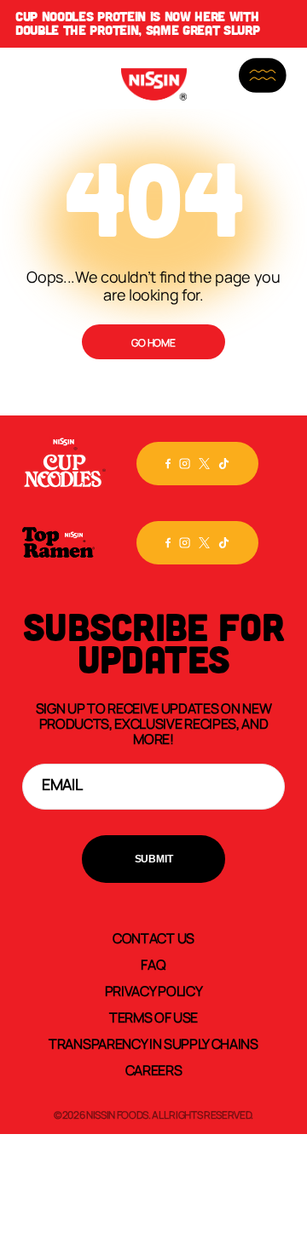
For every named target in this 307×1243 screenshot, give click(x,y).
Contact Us (153, 937)
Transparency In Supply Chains (153, 1043)
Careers (153, 1069)
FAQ (153, 963)
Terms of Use (153, 1016)
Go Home (153, 342)
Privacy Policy (154, 990)
